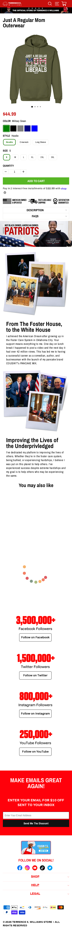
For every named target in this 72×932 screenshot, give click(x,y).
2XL (42, 157)
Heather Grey (20, 128)
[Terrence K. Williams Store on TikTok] (42, 868)
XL (32, 157)
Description (35, 210)
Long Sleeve (40, 142)
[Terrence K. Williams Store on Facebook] (19, 868)
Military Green (6, 128)
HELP (35, 885)
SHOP (35, 876)
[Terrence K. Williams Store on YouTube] (34, 868)
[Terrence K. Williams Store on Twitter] (49, 868)
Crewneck (24, 142)
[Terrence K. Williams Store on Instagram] (27, 868)
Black (13, 128)
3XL (52, 157)
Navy (27, 128)
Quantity (8, 165)
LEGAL (35, 893)
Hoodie (9, 142)
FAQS (35, 216)
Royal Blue (34, 128)
